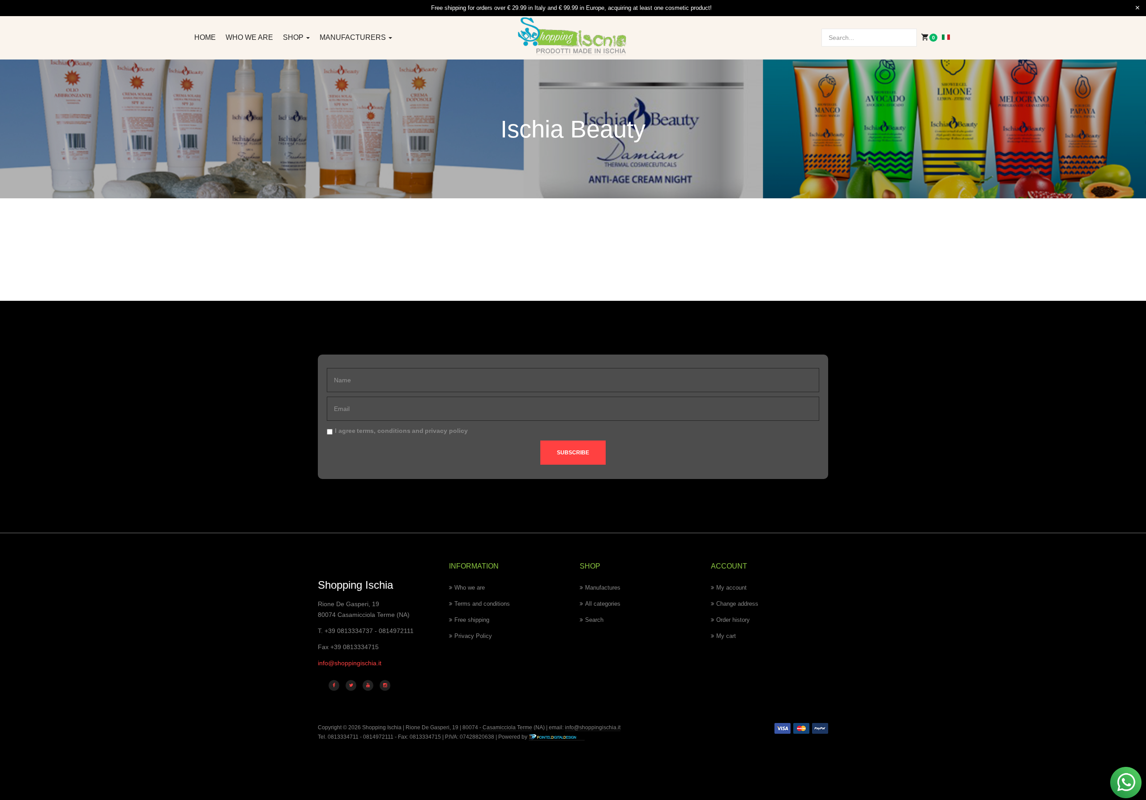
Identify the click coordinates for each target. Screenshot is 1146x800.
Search (594, 619)
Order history (733, 619)
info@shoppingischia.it (349, 663)
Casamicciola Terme (506, 727)
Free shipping (471, 619)
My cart (726, 636)
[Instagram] (385, 685)
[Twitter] (351, 685)
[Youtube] (368, 685)
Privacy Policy (473, 636)
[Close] (1137, 8)
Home (205, 37)
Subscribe (573, 452)
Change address (737, 603)
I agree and (401, 430)
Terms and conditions (482, 603)
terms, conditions (384, 430)
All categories (602, 603)
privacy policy (446, 430)
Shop (294, 37)
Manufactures (602, 587)
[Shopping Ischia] (573, 36)
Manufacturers (354, 37)
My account (731, 587)
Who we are (249, 37)
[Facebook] (334, 685)
